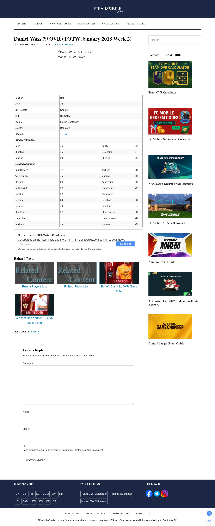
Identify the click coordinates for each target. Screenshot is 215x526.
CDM (46, 493)
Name (26, 412)
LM (17, 501)
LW (41, 501)
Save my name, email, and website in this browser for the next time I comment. (63, 450)
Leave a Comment (64, 45)
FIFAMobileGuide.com (107, 9)
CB (24, 493)
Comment (28, 363)
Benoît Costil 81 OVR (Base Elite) (119, 289)
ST (54, 501)
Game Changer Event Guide (166, 343)
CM (54, 493)
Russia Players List (34, 286)
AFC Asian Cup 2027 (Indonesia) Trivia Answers (173, 303)
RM (61, 493)
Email (26, 429)
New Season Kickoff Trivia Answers (170, 184)
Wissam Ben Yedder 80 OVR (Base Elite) (34, 320)
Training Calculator (121, 493)
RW (33, 501)
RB (31, 493)
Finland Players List (77, 286)
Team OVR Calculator (162, 92)
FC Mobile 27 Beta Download (166, 223)
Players (35, 332)
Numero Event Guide (161, 262)
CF (48, 501)
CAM (25, 501)
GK (17, 493)
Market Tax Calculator (94, 501)
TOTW (63, 134)
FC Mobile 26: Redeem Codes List (169, 139)
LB (37, 493)
